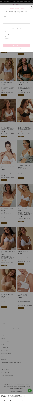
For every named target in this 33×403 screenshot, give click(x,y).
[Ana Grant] (4, 400)
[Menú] (10, 400)
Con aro (7, 31)
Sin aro (6, 36)
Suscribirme (16, 45)
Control (7, 38)
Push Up (7, 34)
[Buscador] (16, 400)
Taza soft (7, 41)
